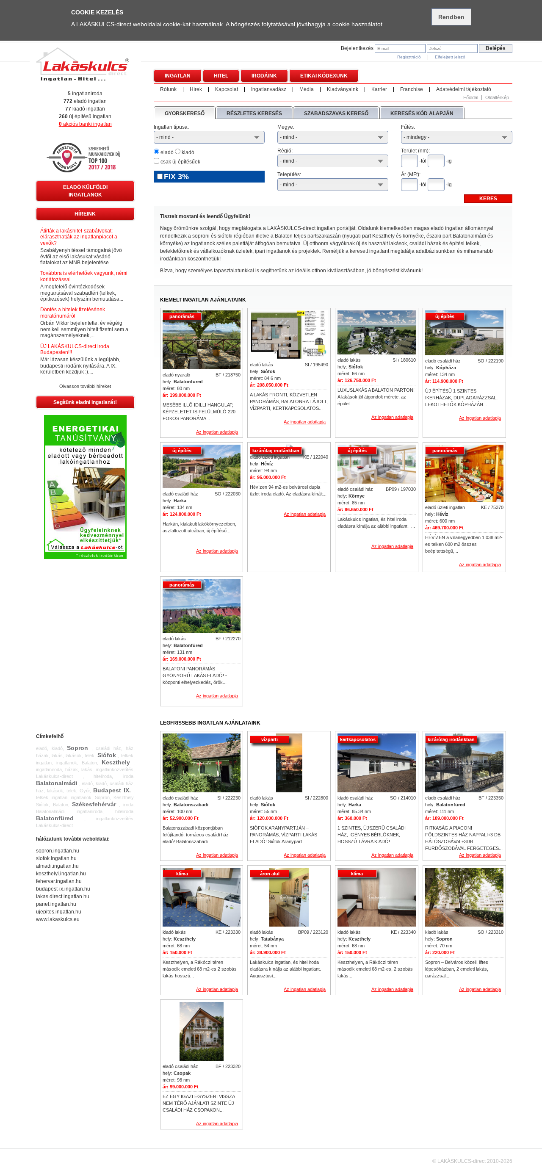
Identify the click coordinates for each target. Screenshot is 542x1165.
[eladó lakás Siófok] (289, 335)
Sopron (77, 747)
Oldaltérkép (497, 97)
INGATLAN (178, 76)
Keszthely (116, 762)
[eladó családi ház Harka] (202, 467)
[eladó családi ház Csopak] (202, 1032)
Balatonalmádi (56, 783)
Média (306, 89)
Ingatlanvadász (268, 89)
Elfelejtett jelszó (450, 57)
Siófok (106, 755)
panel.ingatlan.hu (56, 904)
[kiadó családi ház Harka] (376, 763)
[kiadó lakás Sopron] (464, 897)
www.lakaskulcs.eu (58, 919)
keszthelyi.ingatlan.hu (61, 874)
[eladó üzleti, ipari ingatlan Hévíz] (464, 473)
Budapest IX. (112, 790)
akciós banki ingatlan (85, 124)
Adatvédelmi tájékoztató (463, 89)
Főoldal (470, 97)
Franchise (411, 89)
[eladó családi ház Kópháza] (464, 333)
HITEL (221, 76)
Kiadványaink (342, 89)
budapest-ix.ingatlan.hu (63, 889)
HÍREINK (85, 214)
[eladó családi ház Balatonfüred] (464, 763)
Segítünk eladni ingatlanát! (85, 402)
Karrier (379, 89)
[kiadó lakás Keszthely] (202, 897)
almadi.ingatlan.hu (57, 866)
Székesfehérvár (94, 804)
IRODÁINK (264, 76)
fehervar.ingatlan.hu (59, 881)
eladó (166, 152)
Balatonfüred (55, 818)
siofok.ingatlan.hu (56, 858)
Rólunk (168, 89)
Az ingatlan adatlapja (217, 431)
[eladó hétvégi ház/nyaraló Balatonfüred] (202, 340)
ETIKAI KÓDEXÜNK (324, 76)
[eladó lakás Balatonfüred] (202, 606)
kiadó (187, 152)
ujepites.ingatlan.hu (58, 912)
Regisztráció (409, 57)
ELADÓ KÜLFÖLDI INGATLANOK (85, 191)
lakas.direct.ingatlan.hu (62, 896)
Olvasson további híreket (85, 386)
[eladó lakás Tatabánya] (289, 897)
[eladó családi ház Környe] (376, 465)
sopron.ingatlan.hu (57, 851)
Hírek (196, 89)
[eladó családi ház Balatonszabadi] (202, 763)
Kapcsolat (226, 89)
